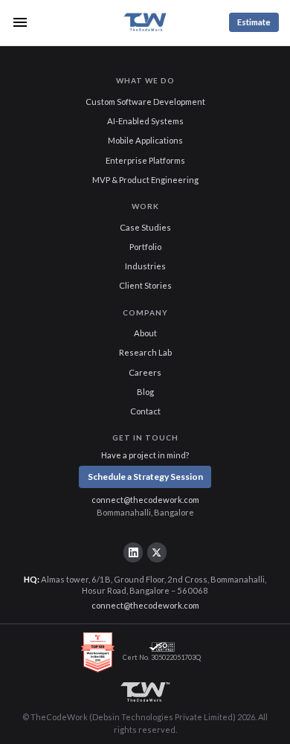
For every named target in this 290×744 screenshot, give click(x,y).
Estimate (254, 22)
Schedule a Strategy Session (145, 476)
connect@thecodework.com (145, 499)
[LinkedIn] (133, 552)
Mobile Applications (145, 140)
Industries (145, 266)
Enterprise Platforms (145, 160)
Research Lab (145, 352)
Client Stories (145, 285)
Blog (145, 392)
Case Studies (145, 227)
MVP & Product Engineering (145, 180)
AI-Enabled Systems (145, 121)
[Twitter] (157, 552)
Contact (145, 411)
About (145, 333)
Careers (145, 372)
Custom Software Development (145, 101)
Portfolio (145, 246)
